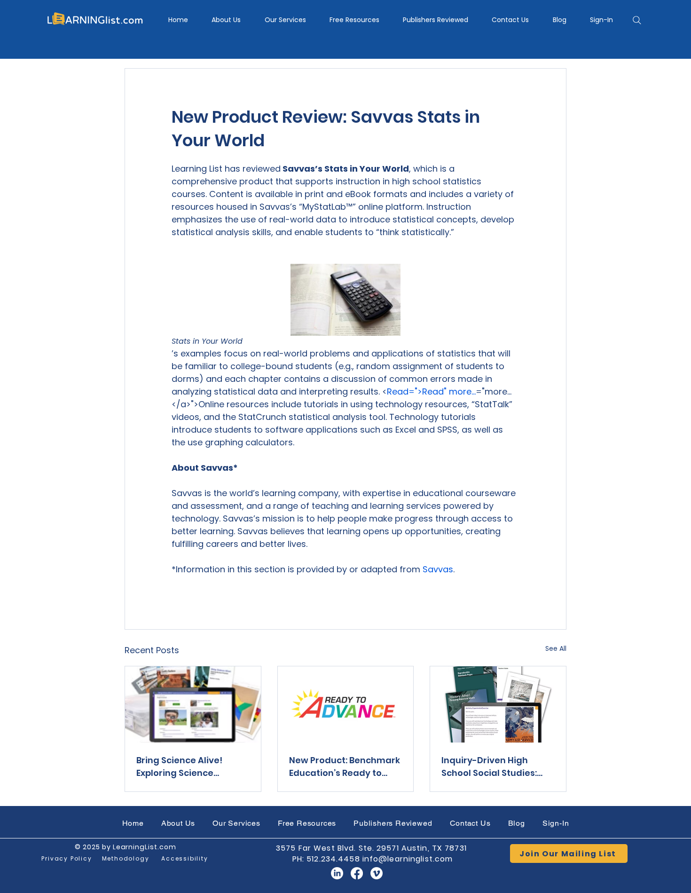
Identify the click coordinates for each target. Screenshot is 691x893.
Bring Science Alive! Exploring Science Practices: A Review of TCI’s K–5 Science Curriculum (184, 766)
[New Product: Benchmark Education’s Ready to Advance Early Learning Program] (346, 704)
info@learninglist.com (407, 858)
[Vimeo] (376, 873)
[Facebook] (357, 873)
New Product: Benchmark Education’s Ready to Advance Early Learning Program (344, 766)
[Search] (637, 20)
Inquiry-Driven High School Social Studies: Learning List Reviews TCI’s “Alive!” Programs (491, 766)
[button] (285, 20)
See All (555, 648)
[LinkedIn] (337, 873)
